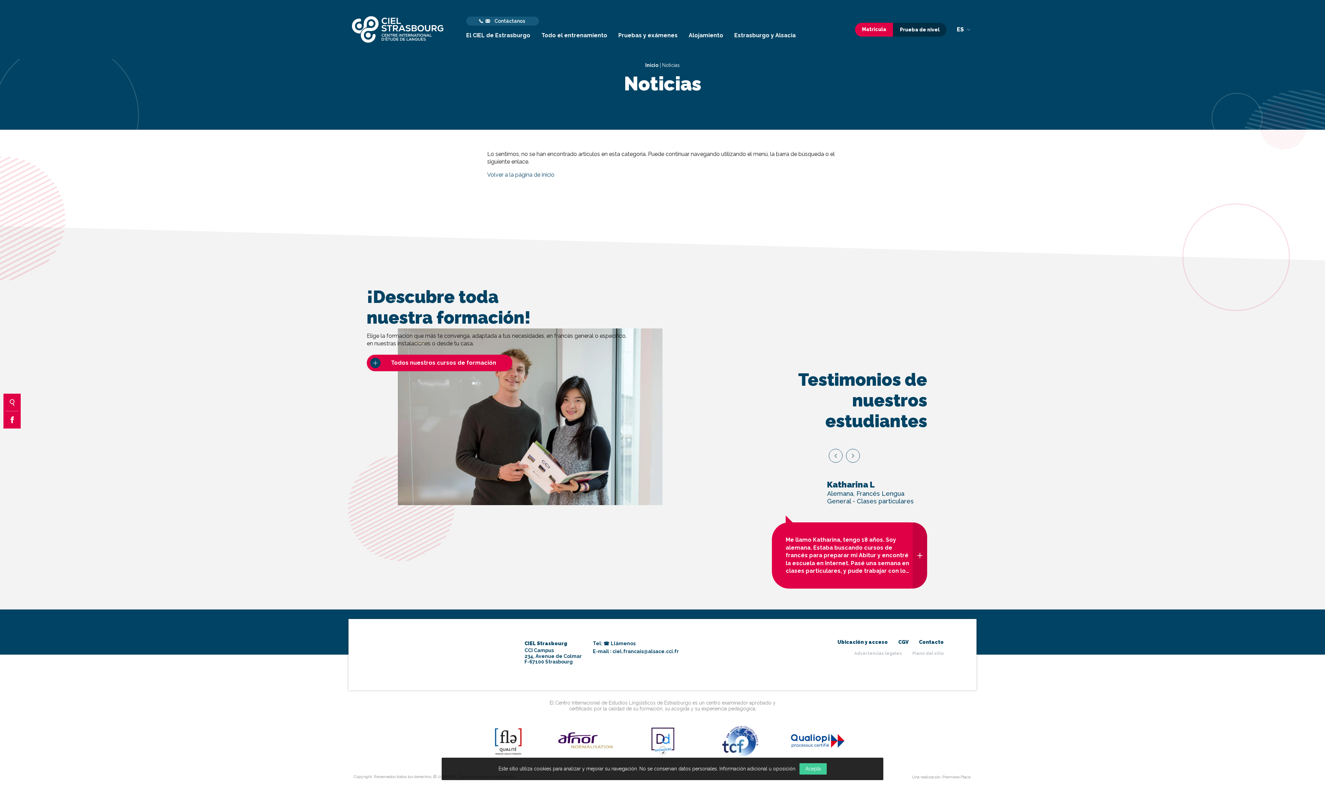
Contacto (931, 642)
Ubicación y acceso (862, 642)
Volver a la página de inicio (520, 174)
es (961, 29)
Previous (836, 456)
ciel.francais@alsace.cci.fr (645, 651)
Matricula (874, 29)
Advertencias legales (878, 653)
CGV (903, 642)
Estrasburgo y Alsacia (765, 35)
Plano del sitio (928, 653)
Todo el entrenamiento (574, 35)
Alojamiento (706, 35)
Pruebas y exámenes (648, 35)
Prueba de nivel (920, 29)
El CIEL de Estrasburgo (498, 35)
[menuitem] (498, 29)
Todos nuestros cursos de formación (443, 363)
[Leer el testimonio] (920, 555)
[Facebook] (12, 420)
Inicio (651, 65)
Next (853, 456)
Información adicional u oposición (757, 768)
